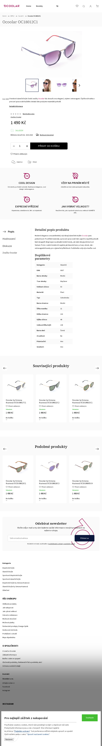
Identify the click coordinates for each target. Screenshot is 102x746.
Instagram (6, 690)
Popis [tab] (11, 232)
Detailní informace (16, 106)
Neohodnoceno (28, 114)
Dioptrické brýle (8, 568)
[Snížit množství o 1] (14, 146)
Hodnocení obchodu (9, 630)
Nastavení (9, 739)
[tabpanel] (21, 398)
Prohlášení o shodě (9, 634)
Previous (5, 368)
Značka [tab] (9, 252)
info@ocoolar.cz (8, 683)
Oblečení (5, 590)
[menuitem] (28, 6)
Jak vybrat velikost (9, 611)
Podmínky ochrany (22, 731)
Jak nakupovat (7, 607)
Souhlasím (90, 717)
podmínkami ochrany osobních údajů (61, 544)
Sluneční (63, 265)
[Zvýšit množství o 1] (27, 146)
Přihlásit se (84, 538)
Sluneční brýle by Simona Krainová (15, 586)
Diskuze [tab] (7, 246)
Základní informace (9, 655)
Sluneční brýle (7, 571)
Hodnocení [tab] (8, 239)
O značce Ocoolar (9, 651)
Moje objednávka (8, 637)
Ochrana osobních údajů (11, 666)
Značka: (16, 117)
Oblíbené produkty (9, 604)
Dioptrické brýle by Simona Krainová (15, 583)
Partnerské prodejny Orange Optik (15, 626)
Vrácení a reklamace (9, 615)
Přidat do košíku (49, 146)
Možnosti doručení (47, 135)
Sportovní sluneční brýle (11, 579)
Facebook (6, 687)
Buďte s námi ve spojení (11, 658)
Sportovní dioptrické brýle (12, 575)
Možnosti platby (8, 622)
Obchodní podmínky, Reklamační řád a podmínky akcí (22, 662)
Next (97, 368)
